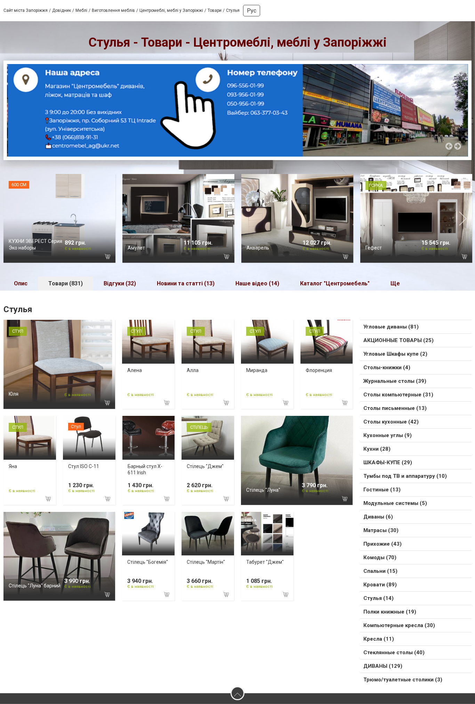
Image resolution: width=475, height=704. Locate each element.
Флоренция (319, 370)
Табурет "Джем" (265, 562)
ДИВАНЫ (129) (382, 666)
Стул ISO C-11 (83, 466)
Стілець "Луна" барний (35, 585)
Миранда (256, 370)
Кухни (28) (377, 449)
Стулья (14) (378, 598)
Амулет (136, 248)
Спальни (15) (380, 571)
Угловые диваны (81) (391, 327)
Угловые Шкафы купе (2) (395, 354)
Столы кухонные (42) (391, 422)
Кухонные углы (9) (387, 435)
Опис (20, 283)
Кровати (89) (380, 585)
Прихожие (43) (382, 544)
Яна (13, 466)
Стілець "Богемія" (147, 562)
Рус (251, 10)
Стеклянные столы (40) (394, 652)
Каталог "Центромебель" (335, 283)
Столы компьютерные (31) (398, 394)
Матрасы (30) (380, 530)
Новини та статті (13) (186, 283)
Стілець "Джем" (205, 466)
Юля (13, 394)
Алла (193, 370)
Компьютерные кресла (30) (399, 625)
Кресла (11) (378, 639)
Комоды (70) (379, 557)
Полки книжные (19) (389, 612)
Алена (134, 370)
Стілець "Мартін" (206, 562)
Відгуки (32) (120, 283)
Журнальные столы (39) (394, 381)
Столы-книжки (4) (386, 367)
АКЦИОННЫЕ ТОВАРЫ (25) (398, 340)
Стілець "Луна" (263, 490)
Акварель (258, 248)
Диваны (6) (378, 517)
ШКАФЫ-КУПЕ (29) (387, 462)
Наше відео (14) (257, 283)
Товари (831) (65, 283)
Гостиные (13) (382, 490)
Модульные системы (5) (395, 503)
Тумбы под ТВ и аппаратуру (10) (405, 476)
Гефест (373, 248)
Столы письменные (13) (395, 408)
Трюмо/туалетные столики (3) (402, 680)
